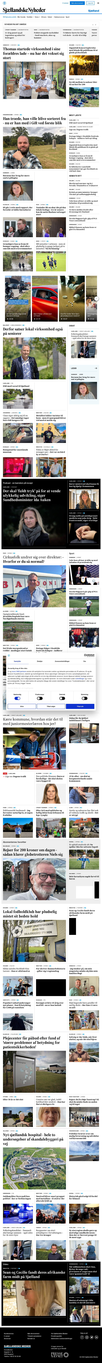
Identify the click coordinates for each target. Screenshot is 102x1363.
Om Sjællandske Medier (59, 1333)
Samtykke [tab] (17, 661)
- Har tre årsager (49, 1232)
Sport (67, 17)
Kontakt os (31, 1338)
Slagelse (6, 204)
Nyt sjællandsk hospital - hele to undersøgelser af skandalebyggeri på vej (33, 1139)
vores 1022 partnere (19, 671)
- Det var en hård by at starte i (50, 452)
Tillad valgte (51, 706)
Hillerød (6, 1131)
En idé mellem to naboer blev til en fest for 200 (83, 83)
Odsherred (6, 412)
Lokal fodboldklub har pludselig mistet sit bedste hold (30, 914)
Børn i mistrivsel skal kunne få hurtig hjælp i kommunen (84, 485)
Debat (50, 17)
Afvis (22, 706)
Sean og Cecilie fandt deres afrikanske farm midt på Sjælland (82, 913)
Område (29, 17)
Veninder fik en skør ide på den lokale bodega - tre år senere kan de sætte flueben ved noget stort (51, 211)
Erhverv (44, 17)
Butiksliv (47, 447)
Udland (71, 180)
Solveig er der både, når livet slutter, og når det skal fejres (83, 1038)
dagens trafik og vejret (85, 126)
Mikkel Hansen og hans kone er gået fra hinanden (83, 228)
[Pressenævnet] (60, 1353)
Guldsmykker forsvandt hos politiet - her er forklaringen (17, 1197)
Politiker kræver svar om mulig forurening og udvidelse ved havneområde (84, 1136)
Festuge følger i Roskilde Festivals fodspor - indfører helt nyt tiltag (84, 137)
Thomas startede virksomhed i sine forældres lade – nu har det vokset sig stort (33, 53)
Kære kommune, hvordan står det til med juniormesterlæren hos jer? (33, 721)
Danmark (6, 173)
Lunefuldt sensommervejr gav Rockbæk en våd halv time (83, 169)
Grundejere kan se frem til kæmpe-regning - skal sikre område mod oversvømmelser (17, 246)
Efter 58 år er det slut (13, 1099)
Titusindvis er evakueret (83, 184)
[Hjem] (4, 3)
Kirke (11, 1096)
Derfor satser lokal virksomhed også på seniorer (33, 331)
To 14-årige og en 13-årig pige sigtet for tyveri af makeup (16, 35)
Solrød (38, 1096)
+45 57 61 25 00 (15, 1356)
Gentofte (6, 1000)
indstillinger (80, 678)
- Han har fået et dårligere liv (50, 1102)
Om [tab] (84, 661)
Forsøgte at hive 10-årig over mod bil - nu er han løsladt (50, 1004)
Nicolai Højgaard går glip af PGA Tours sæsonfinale (83, 219)
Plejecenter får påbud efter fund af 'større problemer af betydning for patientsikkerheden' (31, 1043)
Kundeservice (9, 1333)
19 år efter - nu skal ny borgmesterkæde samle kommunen (80, 778)
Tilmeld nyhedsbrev (34, 1336)
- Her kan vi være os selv (83, 1005)
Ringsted (39, 447)
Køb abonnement (77, 3)
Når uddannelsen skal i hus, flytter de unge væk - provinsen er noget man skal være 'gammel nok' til (83, 1270)
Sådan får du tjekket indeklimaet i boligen (79, 719)
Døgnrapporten (18, 29)
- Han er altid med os (16, 969)
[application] (18, 299)
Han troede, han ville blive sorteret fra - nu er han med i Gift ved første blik (34, 121)
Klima (12, 241)
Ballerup (6, 325)
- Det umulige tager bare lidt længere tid (16, 418)
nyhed (76, 133)
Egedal (71, 841)
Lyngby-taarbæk (41, 807)
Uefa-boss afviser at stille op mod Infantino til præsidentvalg (83, 202)
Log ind (90, 3)
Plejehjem (14, 1034)
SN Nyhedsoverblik (9, 17)
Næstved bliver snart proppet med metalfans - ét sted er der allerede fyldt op (50, 1198)
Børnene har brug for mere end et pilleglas (16, 176)
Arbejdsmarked (16, 325)
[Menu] (98, 3)
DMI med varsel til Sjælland (75, 32)
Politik (82, 773)
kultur (78, 142)
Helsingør (6, 846)
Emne (37, 17)
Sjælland (43, 30)
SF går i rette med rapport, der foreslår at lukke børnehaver (17, 208)
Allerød (5, 611)
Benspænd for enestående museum (15, 450)
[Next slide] (96, 298)
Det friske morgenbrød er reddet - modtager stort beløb (17, 649)
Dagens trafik (45, 33)
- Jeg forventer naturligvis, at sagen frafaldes (18, 812)
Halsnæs (72, 873)
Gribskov (6, 45)
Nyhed (78, 79)
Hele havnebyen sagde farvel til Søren (84, 877)
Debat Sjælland (85, 331)
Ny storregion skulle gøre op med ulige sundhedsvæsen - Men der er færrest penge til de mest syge (83, 1234)
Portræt (80, 907)
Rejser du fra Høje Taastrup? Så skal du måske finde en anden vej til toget (84, 1102)
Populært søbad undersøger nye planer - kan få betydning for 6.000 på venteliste (17, 1005)
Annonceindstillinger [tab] (62, 661)
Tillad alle (80, 706)
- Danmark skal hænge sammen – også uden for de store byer (83, 336)
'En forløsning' (50, 246)
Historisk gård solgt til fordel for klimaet (83, 1197)
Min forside (22, 17)
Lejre (71, 807)
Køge (37, 241)
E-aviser (65, 3)
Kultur (78, 45)
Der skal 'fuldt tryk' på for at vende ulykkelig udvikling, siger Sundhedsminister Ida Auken (32, 495)
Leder (13, 173)
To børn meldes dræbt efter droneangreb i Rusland (81, 210)
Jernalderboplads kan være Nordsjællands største (16, 616)
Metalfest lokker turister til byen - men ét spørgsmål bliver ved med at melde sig (51, 418)
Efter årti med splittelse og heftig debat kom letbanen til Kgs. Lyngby (50, 812)
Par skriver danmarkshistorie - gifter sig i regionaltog (50, 969)
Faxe (37, 204)
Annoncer (7, 1338)
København (72, 215)
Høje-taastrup (74, 1096)
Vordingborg (73, 773)
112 (72, 29)
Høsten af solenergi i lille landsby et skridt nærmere (82, 1301)
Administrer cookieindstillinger (61, 1338)
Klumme (46, 773)
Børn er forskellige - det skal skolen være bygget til (50, 778)
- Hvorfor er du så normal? (33, 559)
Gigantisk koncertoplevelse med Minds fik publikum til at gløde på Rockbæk (83, 50)
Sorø (4, 807)
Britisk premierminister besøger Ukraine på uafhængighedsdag (83, 193)
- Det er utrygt (83, 812)
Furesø (71, 79)
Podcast (14, 487)
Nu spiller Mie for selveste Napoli (83, 845)
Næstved (8, 29)
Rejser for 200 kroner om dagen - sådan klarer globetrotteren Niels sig (33, 852)
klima (78, 153)
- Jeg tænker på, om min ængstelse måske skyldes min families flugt (83, 971)
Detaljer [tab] (40, 661)
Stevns (5, 1096)
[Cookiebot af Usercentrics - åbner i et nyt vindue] (85, 655)
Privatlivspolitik (56, 1336)
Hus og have (81, 715)
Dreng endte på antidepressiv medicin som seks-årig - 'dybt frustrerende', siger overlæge (83, 518)
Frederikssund (8, 114)
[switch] (40, 698)
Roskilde (6, 241)
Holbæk (71, 45)
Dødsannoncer (59, 17)
